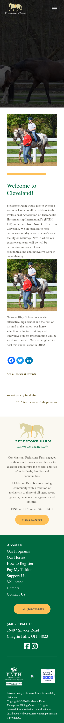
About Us (15, 545)
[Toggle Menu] (54, 8)
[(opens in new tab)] (14, 676)
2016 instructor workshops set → (36, 402)
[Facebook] (11, 361)
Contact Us (16, 594)
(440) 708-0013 (19, 624)
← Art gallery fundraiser (22, 395)
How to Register (20, 563)
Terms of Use (32, 693)
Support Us (16, 575)
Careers (13, 588)
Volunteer (15, 581)
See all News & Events (21, 374)
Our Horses (16, 557)
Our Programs (18, 551)
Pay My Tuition (19, 569)
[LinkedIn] (29, 361)
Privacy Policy (15, 693)
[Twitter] (20, 361)
